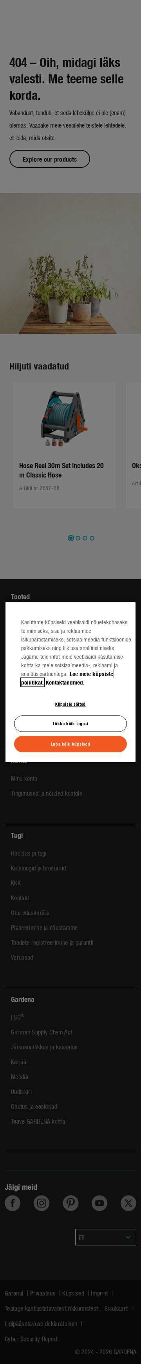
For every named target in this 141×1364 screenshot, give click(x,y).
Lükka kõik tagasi (71, 724)
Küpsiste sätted (70, 704)
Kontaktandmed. (65, 682)
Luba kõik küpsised (70, 744)
